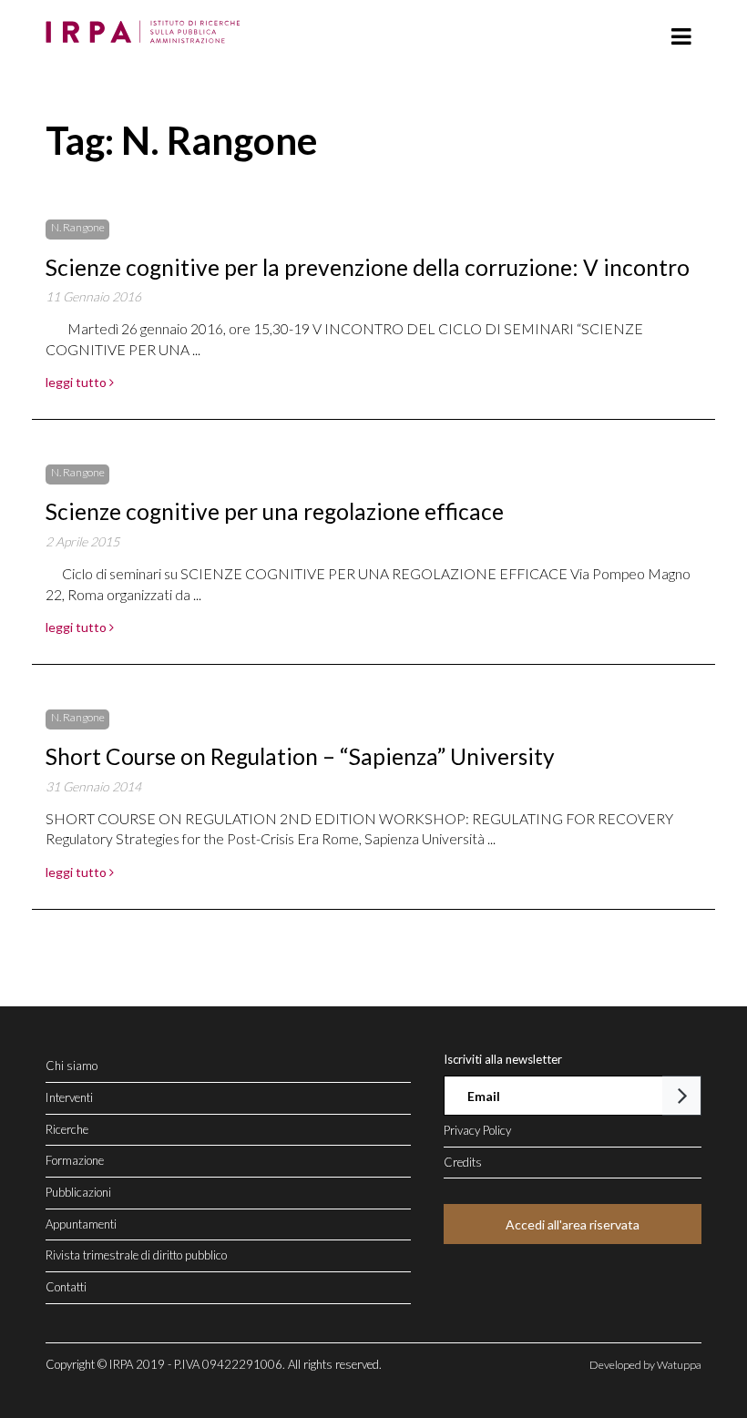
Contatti (66, 1287)
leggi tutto (77, 382)
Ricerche (67, 1129)
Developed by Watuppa (645, 1365)
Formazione (75, 1160)
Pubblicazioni (78, 1192)
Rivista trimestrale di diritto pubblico (136, 1255)
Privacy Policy (477, 1130)
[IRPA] (147, 26)
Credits (463, 1162)
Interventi (69, 1097)
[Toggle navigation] (680, 37)
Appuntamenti (81, 1224)
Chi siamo (71, 1065)
